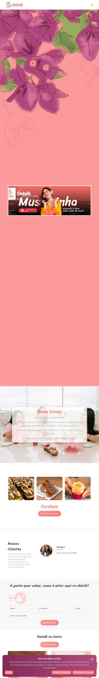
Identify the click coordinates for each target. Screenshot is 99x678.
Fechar (49, 350)
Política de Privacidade (61, 672)
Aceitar (9, 672)
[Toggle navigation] (92, 4)
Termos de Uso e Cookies (83, 672)
